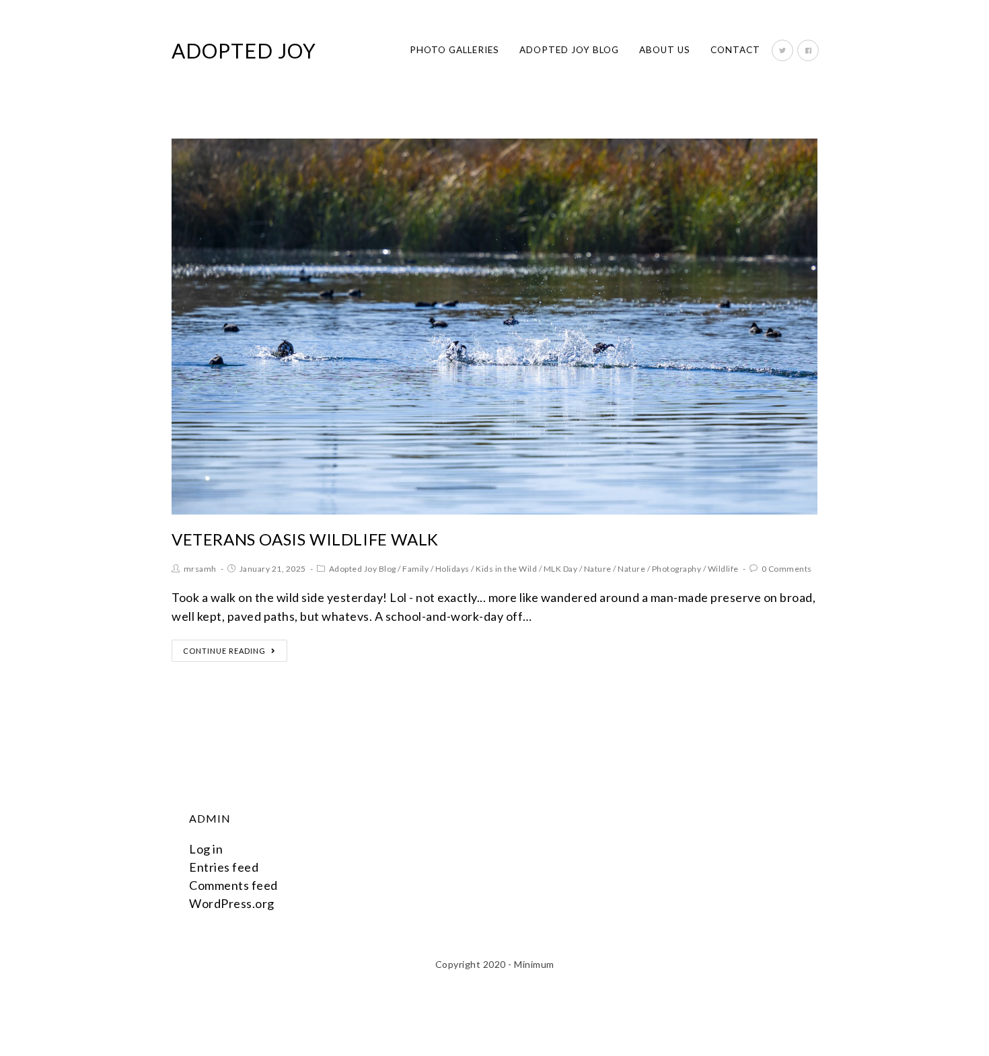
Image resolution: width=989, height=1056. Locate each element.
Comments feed (233, 885)
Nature (598, 569)
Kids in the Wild (506, 569)
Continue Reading (224, 650)
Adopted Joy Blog (362, 569)
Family (415, 569)
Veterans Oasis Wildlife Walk (305, 539)
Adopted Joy (244, 50)
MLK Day (561, 569)
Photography (677, 569)
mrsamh (200, 569)
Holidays (452, 569)
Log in (206, 848)
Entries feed (223, 867)
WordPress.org (231, 903)
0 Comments (787, 569)
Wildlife (723, 569)
